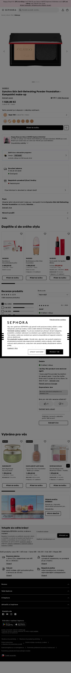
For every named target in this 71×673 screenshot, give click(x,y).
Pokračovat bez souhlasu (58, 319)
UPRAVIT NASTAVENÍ (36, 352)
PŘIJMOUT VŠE (55, 352)
